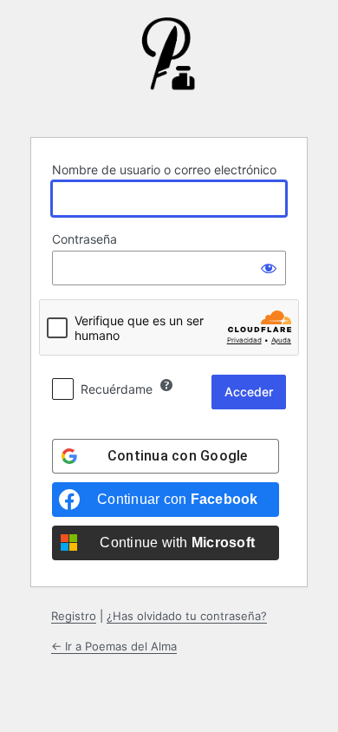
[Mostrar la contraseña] (268, 268)
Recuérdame (117, 389)
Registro (73, 616)
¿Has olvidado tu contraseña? (187, 616)
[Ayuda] (166, 385)
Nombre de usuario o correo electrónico (164, 169)
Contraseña (84, 239)
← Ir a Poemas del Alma (114, 646)
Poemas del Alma (169, 66)
